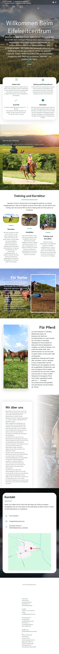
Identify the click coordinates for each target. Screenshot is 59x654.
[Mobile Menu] (38, 8)
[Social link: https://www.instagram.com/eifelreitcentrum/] (55, 2)
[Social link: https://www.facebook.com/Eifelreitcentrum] (53, 2)
